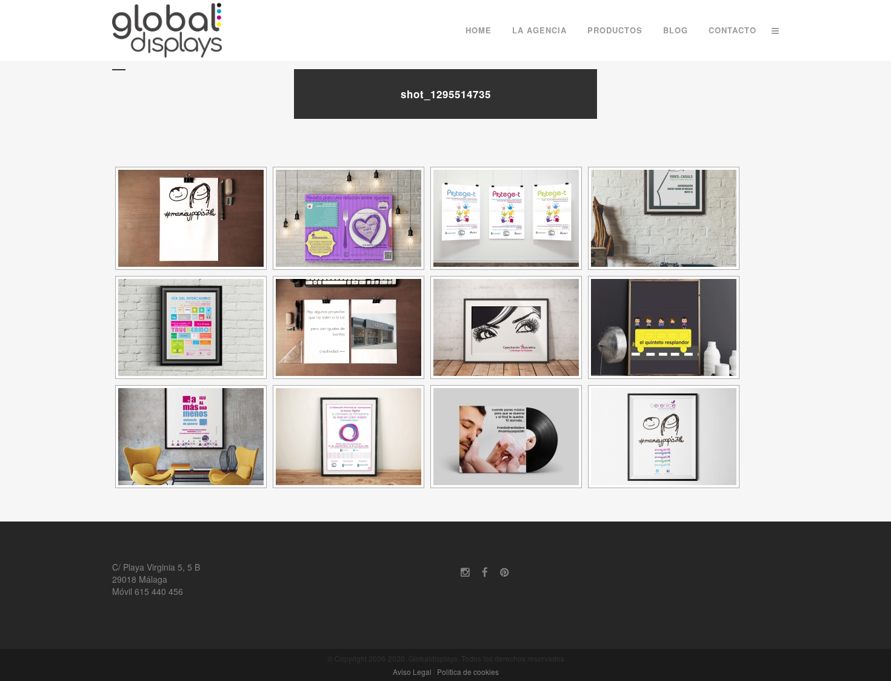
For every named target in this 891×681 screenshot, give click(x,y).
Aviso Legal (412, 671)
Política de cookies (468, 671)
